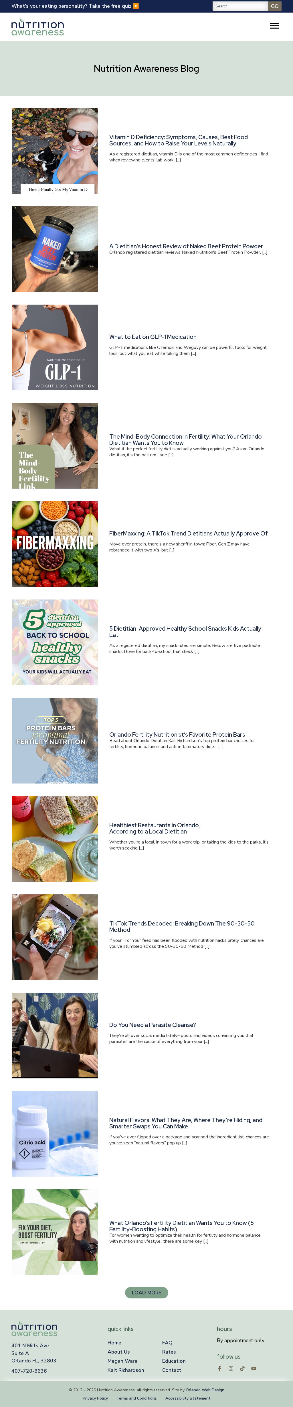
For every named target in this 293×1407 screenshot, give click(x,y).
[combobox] (240, 6)
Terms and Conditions (136, 1398)
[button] (146, 1292)
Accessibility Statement (188, 1398)
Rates (169, 1351)
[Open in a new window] (219, 1368)
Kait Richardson (126, 1370)
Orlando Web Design (205, 1390)
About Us (119, 1351)
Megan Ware (122, 1361)
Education (174, 1361)
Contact (171, 1370)
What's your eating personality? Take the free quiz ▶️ (75, 6)
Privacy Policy (95, 1398)
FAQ (167, 1342)
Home (114, 1342)
